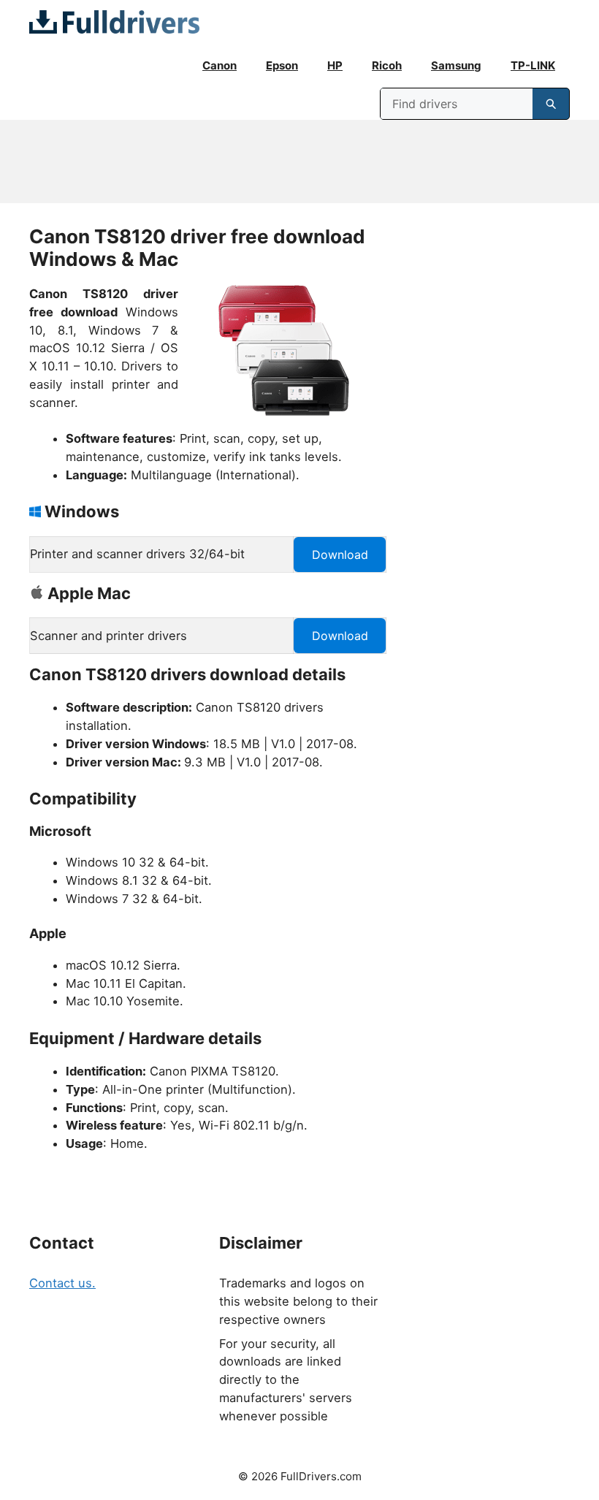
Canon (219, 65)
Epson (282, 65)
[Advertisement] (299, 161)
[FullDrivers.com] (114, 22)
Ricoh (387, 65)
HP (335, 65)
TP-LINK (533, 65)
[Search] (551, 103)
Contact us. (62, 1283)
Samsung (456, 65)
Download (340, 554)
